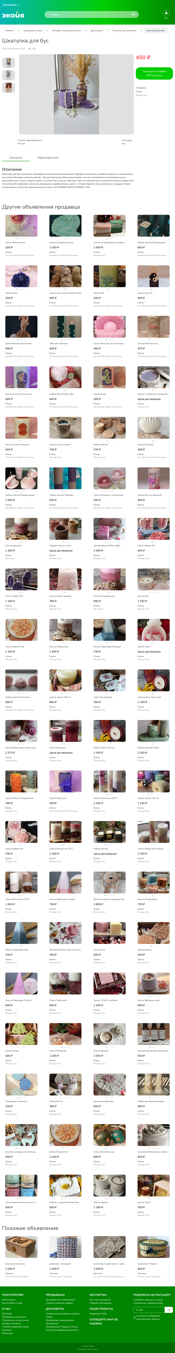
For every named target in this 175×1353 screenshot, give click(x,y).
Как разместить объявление (60, 1299)
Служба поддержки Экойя (15, 1326)
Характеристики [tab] (48, 157)
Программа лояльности (14, 1316)
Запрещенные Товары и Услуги (62, 1326)
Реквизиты (7, 1333)
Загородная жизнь (32, 30)
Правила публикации (100, 1303)
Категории (10, 5)
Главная (9, 30)
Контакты (7, 1330)
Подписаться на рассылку (15, 1320)
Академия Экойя (98, 1313)
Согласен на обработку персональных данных (148, 1317)
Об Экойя (7, 1313)
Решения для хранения (124, 30)
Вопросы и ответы (11, 1323)
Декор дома (97, 30)
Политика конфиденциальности (62, 1330)
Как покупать (9, 1299)
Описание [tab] (16, 157)
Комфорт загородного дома (66, 30)
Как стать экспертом (100, 1299)
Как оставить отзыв (12, 1303)
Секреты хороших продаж (59, 1303)
